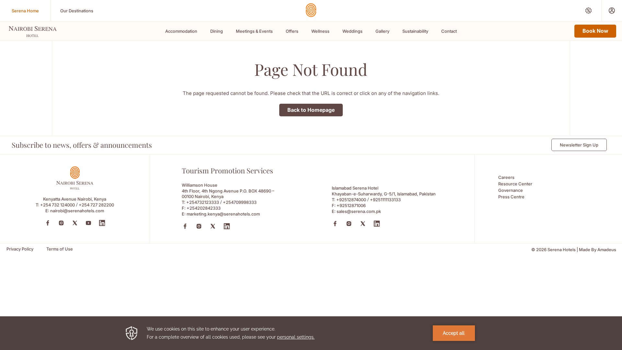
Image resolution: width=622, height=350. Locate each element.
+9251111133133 (385, 199)
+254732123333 (202, 202)
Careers (506, 177)
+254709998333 (240, 202)
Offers (292, 31)
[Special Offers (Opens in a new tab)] (588, 10)
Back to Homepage (311, 110)
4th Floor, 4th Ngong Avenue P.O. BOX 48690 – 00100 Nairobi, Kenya (228, 193)
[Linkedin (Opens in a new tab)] (227, 226)
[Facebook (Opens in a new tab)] (47, 223)
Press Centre (511, 196)
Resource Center (515, 183)
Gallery (382, 31)
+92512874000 (351, 199)
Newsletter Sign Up (579, 144)
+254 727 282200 (96, 204)
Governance (510, 190)
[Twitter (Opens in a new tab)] (75, 223)
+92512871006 (351, 205)
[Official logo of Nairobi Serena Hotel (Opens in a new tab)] (74, 188)
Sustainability (415, 31)
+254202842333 (204, 208)
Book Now (595, 31)
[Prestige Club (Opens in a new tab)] (612, 10)
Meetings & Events (254, 31)
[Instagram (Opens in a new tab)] (61, 223)
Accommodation (181, 31)
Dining (216, 31)
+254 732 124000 (57, 204)
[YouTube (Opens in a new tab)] (88, 223)
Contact (449, 31)
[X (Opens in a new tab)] (213, 226)
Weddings (352, 31)
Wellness (320, 31)
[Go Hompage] (311, 10)
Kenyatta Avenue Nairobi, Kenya (74, 199)
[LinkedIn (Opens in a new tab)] (102, 223)
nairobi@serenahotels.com (77, 210)
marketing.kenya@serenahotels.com (223, 213)
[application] (311, 333)
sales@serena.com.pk (359, 211)
